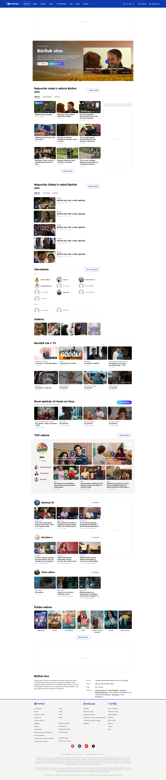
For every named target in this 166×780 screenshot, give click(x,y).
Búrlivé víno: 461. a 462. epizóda (71, 200)
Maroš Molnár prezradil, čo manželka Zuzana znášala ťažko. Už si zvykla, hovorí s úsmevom (67, 525)
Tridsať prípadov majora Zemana (118, 361)
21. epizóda (88, 423)
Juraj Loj (123, 690)
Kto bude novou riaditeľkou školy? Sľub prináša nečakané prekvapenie (64, 485)
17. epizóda (113, 388)
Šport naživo (112, 720)
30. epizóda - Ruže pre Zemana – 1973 (46, 424)
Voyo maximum (113, 708)
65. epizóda (39, 592)
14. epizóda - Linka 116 (43, 388)
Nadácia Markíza (64, 723)
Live (71, 4)
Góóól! (61, 361)
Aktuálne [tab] (46, 193)
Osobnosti (37, 717)
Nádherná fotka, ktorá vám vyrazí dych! (45, 138)
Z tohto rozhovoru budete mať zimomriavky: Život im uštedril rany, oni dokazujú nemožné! (44, 559)
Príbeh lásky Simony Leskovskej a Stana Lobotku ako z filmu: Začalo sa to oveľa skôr (67, 559)
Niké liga (110, 717)
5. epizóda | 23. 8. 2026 (68, 363)
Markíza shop (63, 732)
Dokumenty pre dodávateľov (43, 732)
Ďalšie (85, 4)
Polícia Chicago (64, 386)
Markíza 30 (48, 502)
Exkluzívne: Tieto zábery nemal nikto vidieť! (105, 69)
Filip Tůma (115, 695)
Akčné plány (38, 729)
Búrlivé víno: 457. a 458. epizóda (71, 227)
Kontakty (86, 708)
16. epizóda (88, 388)
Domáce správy (88, 711)
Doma (61, 708)
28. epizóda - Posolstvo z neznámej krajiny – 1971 (118, 364)
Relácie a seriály (39, 714)
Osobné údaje (63, 738)
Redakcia (86, 723)
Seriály (110, 726)
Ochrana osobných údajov (92, 720)
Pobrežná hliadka (89, 421)
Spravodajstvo (112, 714)
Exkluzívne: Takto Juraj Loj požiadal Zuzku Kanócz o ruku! (44, 162)
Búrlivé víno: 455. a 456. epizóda (71, 241)
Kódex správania (39, 735)
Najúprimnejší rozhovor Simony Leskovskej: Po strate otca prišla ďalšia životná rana (89, 559)
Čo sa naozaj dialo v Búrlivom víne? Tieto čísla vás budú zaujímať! (89, 116)
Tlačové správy (39, 720)
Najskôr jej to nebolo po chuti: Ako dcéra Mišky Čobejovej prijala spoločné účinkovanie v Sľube (118, 485)
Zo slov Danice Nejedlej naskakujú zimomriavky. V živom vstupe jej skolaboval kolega (90, 525)
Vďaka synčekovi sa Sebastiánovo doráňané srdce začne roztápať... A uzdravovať (89, 594)
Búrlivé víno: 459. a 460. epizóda (71, 214)
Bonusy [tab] (57, 97)
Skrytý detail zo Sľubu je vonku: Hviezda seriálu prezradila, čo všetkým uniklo (92, 485)
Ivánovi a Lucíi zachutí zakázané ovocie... (65, 593)
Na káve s (47, 537)
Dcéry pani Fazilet (114, 421)
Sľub (57, 455)
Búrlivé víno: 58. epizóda (43, 114)
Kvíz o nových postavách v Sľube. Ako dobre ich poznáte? (110, 459)
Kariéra (36, 726)
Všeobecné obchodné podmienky (94, 717)
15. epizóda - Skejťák (91, 363)
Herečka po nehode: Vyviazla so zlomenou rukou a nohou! (67, 139)
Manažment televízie (41, 741)
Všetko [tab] (37, 97)
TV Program (61, 4)
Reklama (37, 723)
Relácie (26, 4)
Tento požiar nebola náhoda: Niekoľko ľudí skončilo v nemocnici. (87, 139)
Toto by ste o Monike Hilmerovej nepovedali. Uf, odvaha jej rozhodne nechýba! (89, 162)
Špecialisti (87, 361)
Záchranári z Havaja (90, 386)
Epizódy (59, 198)
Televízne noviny (113, 711)
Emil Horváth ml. (101, 690)
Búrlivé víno (45, 46)
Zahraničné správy (89, 714)
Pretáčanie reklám (65, 729)
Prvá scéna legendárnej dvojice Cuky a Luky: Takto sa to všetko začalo (44, 524)
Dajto (60, 711)
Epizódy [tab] (55, 193)
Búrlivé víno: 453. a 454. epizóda (71, 254)
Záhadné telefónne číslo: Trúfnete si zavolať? (66, 161)
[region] (67, 98)
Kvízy (51, 4)
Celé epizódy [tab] (47, 97)
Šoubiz (43, 4)
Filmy (109, 729)
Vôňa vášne (63, 421)
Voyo (78, 4)
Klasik (60, 717)
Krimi (60, 714)
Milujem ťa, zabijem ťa (41, 361)
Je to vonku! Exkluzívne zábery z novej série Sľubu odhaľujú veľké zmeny (71, 459)
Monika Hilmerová (101, 692)
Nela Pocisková (113, 690)
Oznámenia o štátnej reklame (44, 738)
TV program (38, 708)
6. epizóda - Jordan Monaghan (46, 363)
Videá (35, 4)
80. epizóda (64, 423)
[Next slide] (130, 412)
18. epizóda (64, 388)
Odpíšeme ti (63, 726)
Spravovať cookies (65, 741)
